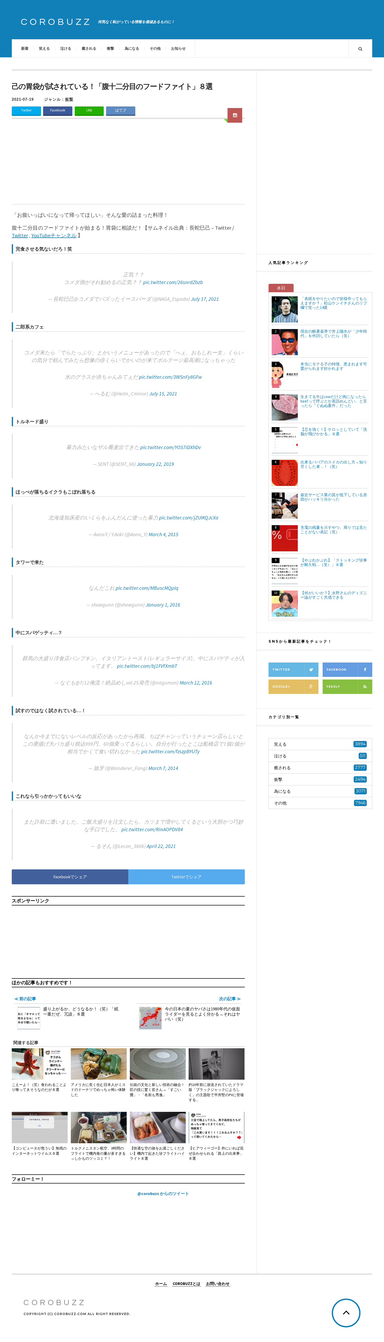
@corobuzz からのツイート (163, 1193)
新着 (24, 48)
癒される (89, 48)
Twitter (26, 110)
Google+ (281, 686)
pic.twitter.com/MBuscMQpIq (147, 588)
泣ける (65, 48)
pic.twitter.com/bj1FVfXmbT (147, 665)
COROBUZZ (56, 22)
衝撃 (110, 48)
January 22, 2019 (155, 464)
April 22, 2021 (161, 846)
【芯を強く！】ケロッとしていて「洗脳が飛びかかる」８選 (333, 431)
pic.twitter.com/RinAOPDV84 (152, 829)
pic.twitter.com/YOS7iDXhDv (170, 447)
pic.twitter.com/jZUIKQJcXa (188, 517)
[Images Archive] (235, 115)
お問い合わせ (217, 1283)
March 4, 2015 (163, 534)
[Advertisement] (128, 164)
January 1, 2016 (163, 604)
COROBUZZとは (186, 1283)
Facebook (57, 110)
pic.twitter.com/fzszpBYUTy (170, 751)
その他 (155, 48)
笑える (44, 48)
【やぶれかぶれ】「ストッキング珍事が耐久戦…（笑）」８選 (333, 562)
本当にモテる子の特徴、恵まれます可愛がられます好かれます (333, 366)
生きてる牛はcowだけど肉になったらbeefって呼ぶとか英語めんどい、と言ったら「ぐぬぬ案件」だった (333, 401)
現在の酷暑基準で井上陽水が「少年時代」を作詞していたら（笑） (333, 333)
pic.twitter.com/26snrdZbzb (173, 282)
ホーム (161, 1283)
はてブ (120, 110)
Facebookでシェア (70, 876)
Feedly (333, 686)
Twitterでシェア (186, 876)
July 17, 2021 (205, 299)
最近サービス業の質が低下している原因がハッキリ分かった (333, 497)
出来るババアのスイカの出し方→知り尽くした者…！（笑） (333, 464)
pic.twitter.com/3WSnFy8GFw (170, 376)
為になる (132, 48)
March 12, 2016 (196, 682)
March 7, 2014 (163, 768)
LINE (89, 110)
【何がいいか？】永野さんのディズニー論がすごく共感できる (333, 595)
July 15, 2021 (163, 393)
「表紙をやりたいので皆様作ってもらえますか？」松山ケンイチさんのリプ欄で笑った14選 (333, 303)
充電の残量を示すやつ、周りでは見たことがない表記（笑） (333, 529)
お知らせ (178, 48)
